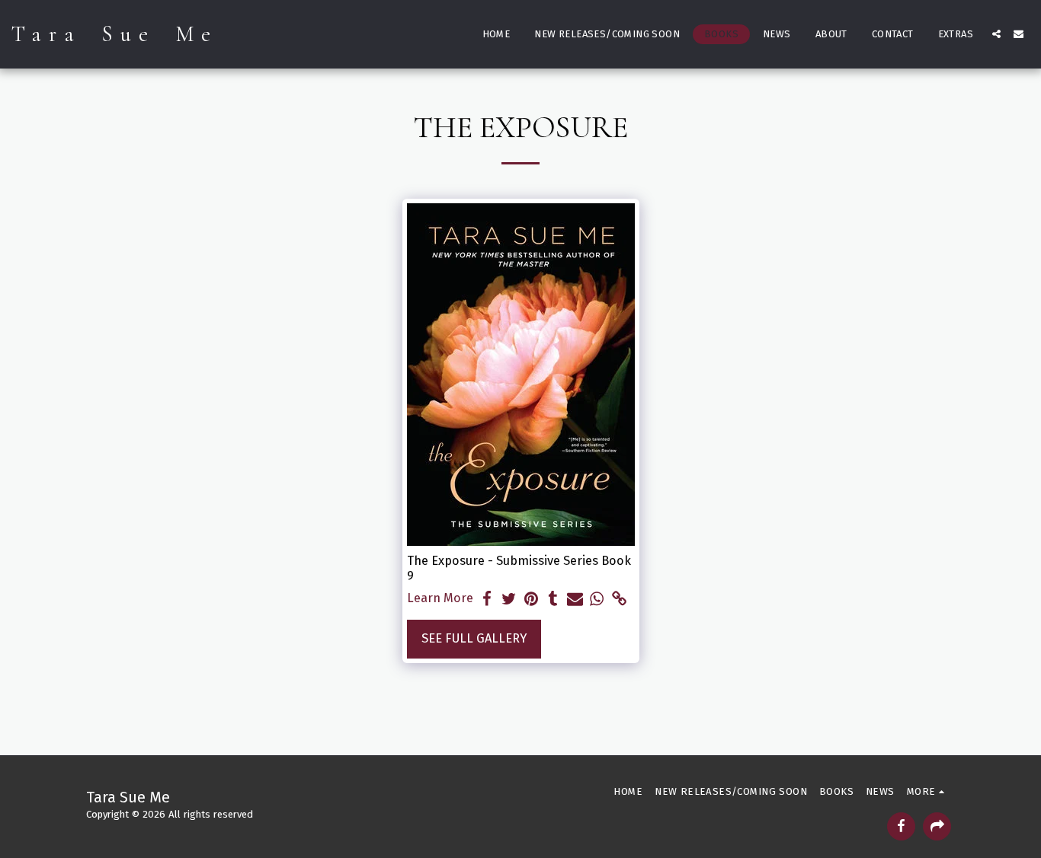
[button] (996, 34)
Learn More (440, 598)
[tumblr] (553, 599)
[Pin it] (532, 599)
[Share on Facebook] (487, 599)
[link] (619, 599)
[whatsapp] (597, 599)
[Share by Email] (575, 599)
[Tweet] (509, 599)
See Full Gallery (474, 638)
